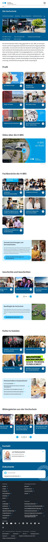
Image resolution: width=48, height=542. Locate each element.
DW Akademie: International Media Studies (12, 393)
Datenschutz (15, 533)
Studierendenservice (6, 513)
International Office (28, 491)
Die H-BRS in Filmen (6, 39)
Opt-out (24, 533)
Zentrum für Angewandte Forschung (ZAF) (33, 513)
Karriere (4, 498)
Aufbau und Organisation (26, 16)
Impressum (4, 535)
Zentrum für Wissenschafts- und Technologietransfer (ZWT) (31, 516)
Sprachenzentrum (28, 488)
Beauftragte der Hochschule (13, 317)
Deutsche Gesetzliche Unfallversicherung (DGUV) (14, 391)
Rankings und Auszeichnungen (34, 36)
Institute (26, 493)
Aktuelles (4, 486)
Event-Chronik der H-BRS (19, 36)
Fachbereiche (5, 506)
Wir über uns (4, 491)
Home (3, 6)
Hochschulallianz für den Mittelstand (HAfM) (33, 506)
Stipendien (4, 517)
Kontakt (13, 535)
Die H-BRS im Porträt (6, 36)
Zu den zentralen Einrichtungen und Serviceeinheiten (15, 257)
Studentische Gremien (37, 16)
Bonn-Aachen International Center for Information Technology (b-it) (14, 386)
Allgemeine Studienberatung (8, 510)
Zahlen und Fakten (17, 39)
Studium (4, 488)
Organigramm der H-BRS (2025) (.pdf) (11, 476)
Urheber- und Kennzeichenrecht (8, 538)
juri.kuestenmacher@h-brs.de (18, 456)
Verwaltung (17, 16)
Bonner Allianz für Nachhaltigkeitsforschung (13, 389)
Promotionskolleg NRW (8, 383)
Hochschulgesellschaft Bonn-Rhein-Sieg (32, 508)
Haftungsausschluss (35, 533)
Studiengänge (5, 503)
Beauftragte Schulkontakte (30, 503)
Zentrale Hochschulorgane (7, 16)
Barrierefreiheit (5, 533)
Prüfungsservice (5, 508)
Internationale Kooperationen (30, 510)
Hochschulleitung (6, 493)
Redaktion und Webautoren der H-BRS (27, 535)
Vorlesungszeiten (6, 515)
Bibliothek (26, 486)
